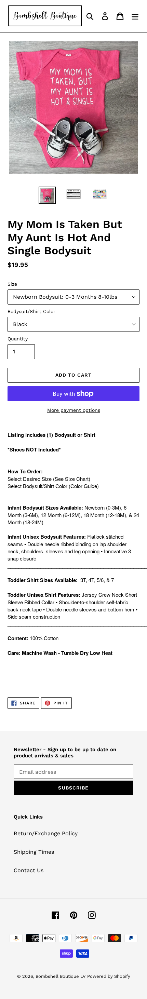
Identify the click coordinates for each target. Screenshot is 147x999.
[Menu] (135, 16)
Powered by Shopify (108, 976)
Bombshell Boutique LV (60, 976)
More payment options (73, 410)
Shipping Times (34, 852)
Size (12, 284)
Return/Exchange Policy (46, 833)
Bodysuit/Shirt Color (31, 311)
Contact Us (28, 870)
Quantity (18, 338)
